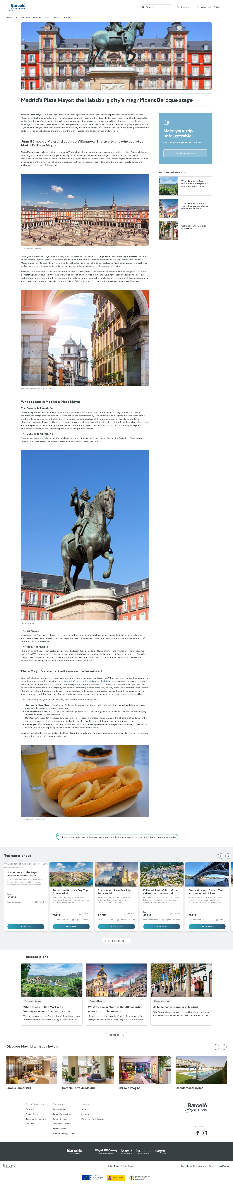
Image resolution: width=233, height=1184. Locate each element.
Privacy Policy (32, 1114)
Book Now (26, 926)
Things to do (70, 17)
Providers (30, 1124)
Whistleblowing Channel (64, 1133)
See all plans (115, 1034)
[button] (203, 7)
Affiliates (85, 1109)
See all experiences (185, 153)
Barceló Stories (60, 1119)
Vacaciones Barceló (62, 1124)
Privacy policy (200, 1166)
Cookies (212, 1166)
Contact (30, 1109)
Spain (47, 17)
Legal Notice (186, 1166)
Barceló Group (59, 1109)
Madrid (57, 17)
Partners (85, 1114)
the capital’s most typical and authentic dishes (87, 681)
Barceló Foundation (62, 1114)
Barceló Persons (60, 1128)
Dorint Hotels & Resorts (92, 1119)
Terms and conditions (36, 1119)
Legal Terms (223, 1166)
